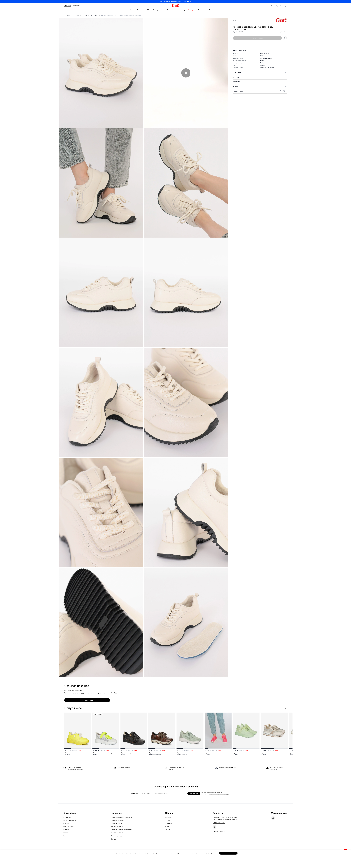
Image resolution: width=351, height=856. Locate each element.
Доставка (237, 82)
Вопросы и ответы (117, 826)
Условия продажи (117, 833)
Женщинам (67, 5)
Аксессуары (141, 10)
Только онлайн (202, 10)
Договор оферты (116, 823)
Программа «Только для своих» (121, 817)
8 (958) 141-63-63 (219, 822)
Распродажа (192, 10)
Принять (228, 853)
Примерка (168, 823)
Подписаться (194, 793)
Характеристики (239, 50)
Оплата (236, 77)
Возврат (236, 86)
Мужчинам (76, 5)
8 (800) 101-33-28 (218, 820)
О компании (67, 817)
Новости (66, 830)
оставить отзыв (87, 700)
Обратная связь (68, 826)
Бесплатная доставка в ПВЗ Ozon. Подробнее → (175, 1)
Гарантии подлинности (118, 820)
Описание (237, 72)
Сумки (163, 10)
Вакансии (66, 836)
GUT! (234, 20)
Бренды (183, 10)
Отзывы (66, 823)
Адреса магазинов (69, 820)
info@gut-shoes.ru (219, 831)
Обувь (149, 10)
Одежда (155, 10)
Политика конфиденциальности (121, 830)
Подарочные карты (215, 10)
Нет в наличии (257, 38)
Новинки (132, 10)
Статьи (65, 833)
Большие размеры (173, 10)
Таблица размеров (117, 836)
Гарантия (168, 830)
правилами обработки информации (219, 794)
